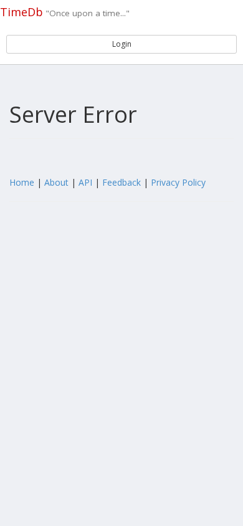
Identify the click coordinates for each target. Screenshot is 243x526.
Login (121, 44)
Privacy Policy (178, 182)
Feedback (121, 182)
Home (21, 182)
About (56, 182)
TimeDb (21, 11)
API (85, 182)
